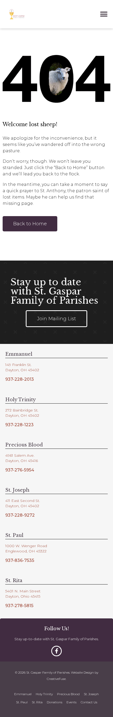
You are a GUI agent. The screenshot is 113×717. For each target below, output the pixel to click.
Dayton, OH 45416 (21, 460)
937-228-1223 (19, 424)
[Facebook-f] (56, 651)
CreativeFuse (56, 679)
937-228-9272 (20, 515)
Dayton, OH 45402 (22, 370)
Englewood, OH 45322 (26, 551)
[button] (104, 14)
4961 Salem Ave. (19, 455)
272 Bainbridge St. (21, 410)
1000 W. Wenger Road (26, 545)
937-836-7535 (19, 560)
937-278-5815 (19, 605)
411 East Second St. (22, 500)
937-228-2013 (19, 379)
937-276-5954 (19, 469)
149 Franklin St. (18, 364)
